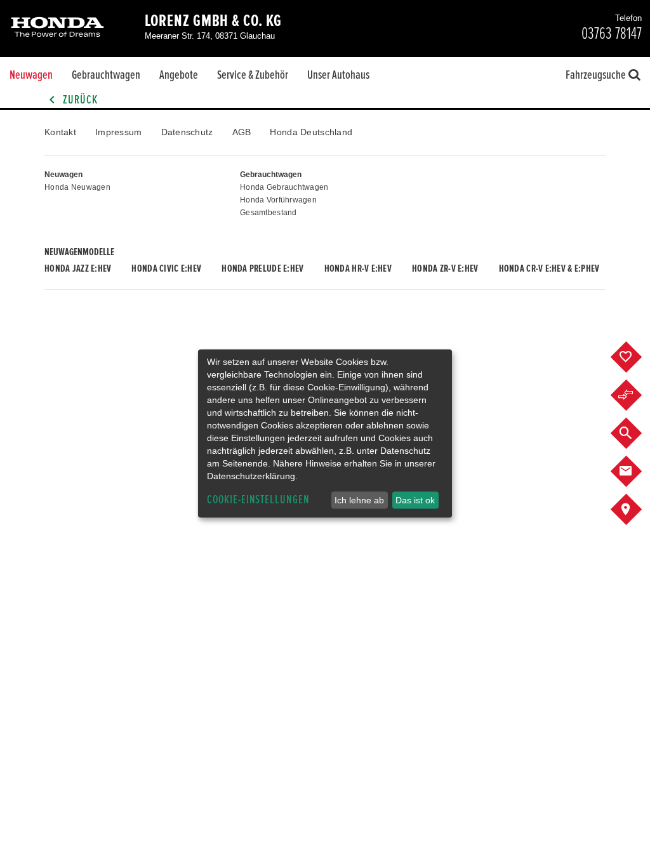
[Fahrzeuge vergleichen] (636, 395)
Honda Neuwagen (77, 187)
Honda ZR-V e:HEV (445, 268)
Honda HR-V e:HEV (358, 268)
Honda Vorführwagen (278, 199)
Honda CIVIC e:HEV (166, 268)
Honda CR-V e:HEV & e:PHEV (549, 268)
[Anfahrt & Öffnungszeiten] (636, 510)
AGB (241, 132)
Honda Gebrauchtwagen (284, 187)
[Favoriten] (636, 357)
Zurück (79, 100)
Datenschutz (187, 132)
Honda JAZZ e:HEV (77, 268)
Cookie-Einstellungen (258, 500)
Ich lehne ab (359, 500)
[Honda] (57, 28)
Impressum (118, 132)
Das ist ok (415, 500)
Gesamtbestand (268, 212)
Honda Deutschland (311, 132)
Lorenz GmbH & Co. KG (213, 21)
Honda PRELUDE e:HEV (262, 268)
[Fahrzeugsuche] (636, 433)
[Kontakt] (636, 471)
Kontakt (60, 132)
